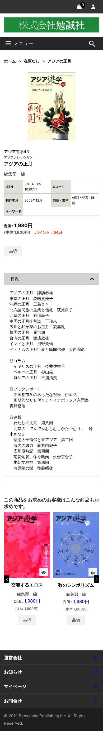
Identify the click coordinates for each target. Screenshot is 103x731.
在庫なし (32, 61)
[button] (63, 84)
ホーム (10, 61)
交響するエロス (27, 584)
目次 (15, 278)
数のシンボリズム (76, 585)
